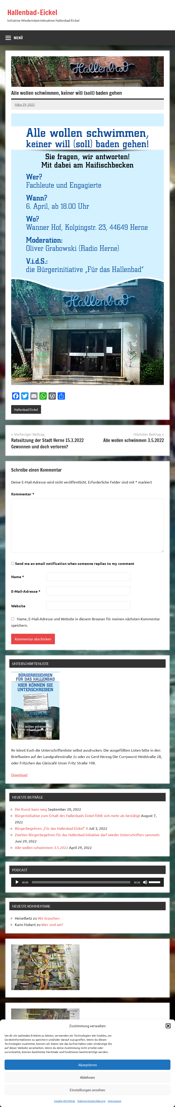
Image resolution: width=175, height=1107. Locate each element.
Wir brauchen (48, 918)
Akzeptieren (87, 1065)
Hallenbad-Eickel (32, 12)
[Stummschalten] (145, 882)
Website (18, 605)
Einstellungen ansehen (87, 1090)
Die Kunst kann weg (31, 809)
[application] (87, 882)
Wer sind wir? (52, 924)
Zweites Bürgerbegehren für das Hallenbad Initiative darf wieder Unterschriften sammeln (87, 834)
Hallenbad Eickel (26, 409)
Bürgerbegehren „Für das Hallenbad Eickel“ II (51, 828)
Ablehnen (87, 1077)
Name (17, 576)
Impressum (114, 1101)
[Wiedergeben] (17, 882)
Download (19, 774)
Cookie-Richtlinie (64, 1101)
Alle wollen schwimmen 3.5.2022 (41, 847)
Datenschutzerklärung (91, 1101)
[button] (168, 1026)
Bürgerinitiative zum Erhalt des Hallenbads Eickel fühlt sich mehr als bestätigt (77, 815)
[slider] (155, 882)
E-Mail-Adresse (25, 591)
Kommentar (22, 493)
